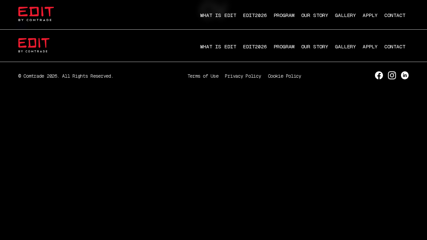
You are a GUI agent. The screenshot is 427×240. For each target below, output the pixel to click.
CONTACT (394, 15)
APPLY (370, 15)
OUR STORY (314, 15)
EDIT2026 (255, 15)
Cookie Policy (284, 76)
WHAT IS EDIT (218, 15)
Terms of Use (203, 76)
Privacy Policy (243, 76)
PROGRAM (284, 15)
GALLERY (345, 15)
